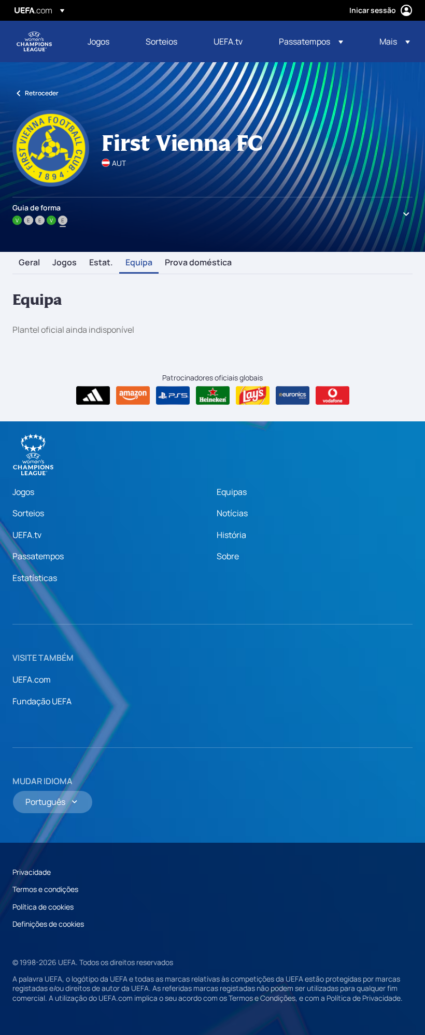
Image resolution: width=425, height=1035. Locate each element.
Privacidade (31, 872)
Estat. (101, 262)
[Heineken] (213, 395)
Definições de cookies (48, 924)
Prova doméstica (198, 262)
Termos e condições (45, 889)
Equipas (232, 492)
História (231, 535)
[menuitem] (103, 41)
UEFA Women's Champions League (34, 41)
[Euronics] (292, 395)
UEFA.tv (26, 535)
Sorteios (28, 513)
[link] (98, 41)
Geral (29, 262)
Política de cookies (43, 907)
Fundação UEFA (42, 701)
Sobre (228, 556)
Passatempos (38, 556)
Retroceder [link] (42, 93)
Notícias (232, 513)
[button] (311, 41)
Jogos (64, 262)
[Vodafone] (332, 395)
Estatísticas (34, 578)
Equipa (138, 262)
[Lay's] (253, 395)
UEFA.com (31, 679)
